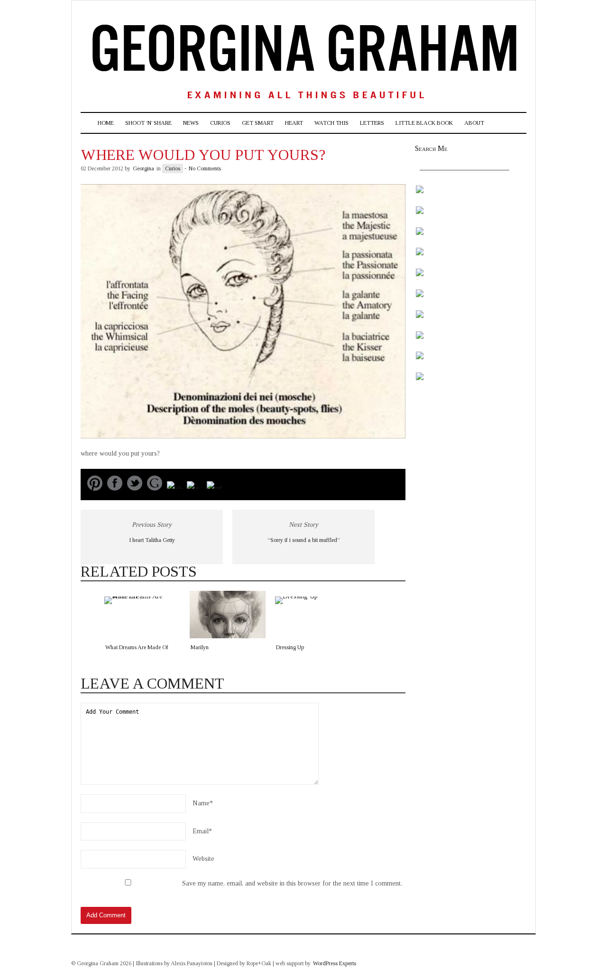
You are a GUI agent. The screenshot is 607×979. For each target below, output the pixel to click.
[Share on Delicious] (174, 488)
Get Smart (258, 123)
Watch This (331, 123)
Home (106, 123)
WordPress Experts (334, 963)
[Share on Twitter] (134, 488)
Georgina (143, 168)
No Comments (205, 168)
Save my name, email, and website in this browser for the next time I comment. (292, 883)
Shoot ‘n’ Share (148, 123)
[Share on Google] (154, 488)
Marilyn (200, 647)
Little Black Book (424, 123)
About (474, 123)
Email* (202, 831)
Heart (294, 123)
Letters (372, 123)
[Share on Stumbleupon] (214, 488)
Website (203, 858)
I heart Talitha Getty (152, 540)
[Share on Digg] (194, 488)
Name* (203, 803)
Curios (220, 123)
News (191, 123)
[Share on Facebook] (114, 488)
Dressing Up (290, 647)
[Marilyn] (228, 614)
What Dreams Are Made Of (136, 647)
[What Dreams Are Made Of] (142, 614)
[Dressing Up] (313, 614)
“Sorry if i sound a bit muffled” (303, 540)
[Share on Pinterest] (94, 488)
